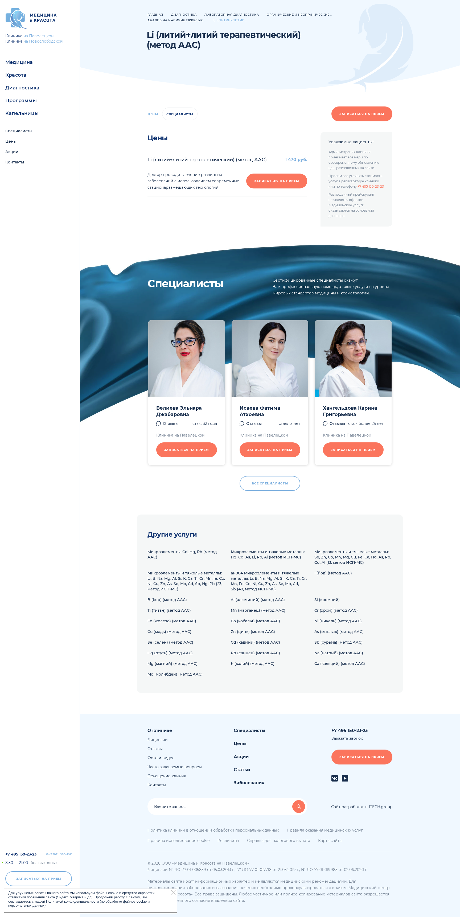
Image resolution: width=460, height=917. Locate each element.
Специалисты (18, 131)
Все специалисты (270, 483)
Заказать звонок (58, 854)
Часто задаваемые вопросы (174, 766)
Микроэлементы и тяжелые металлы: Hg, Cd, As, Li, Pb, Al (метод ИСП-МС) (268, 554)
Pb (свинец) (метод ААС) (255, 653)
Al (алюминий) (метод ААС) (258, 599)
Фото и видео (161, 757)
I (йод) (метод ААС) (333, 573)
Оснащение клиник (166, 776)
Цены (11, 141)
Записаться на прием (38, 879)
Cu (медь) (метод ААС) (169, 631)
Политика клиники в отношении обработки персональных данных (213, 830)
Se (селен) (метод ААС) (170, 642)
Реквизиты (228, 840)
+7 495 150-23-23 (20, 854)
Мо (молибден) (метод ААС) (175, 674)
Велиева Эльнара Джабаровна (179, 411)
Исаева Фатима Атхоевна (260, 411)
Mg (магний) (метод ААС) (172, 663)
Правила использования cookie (178, 840)
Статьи (242, 769)
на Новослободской (43, 41)
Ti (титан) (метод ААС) (169, 610)
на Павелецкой (38, 36)
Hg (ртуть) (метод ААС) (170, 653)
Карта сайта (330, 840)
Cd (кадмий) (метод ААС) (255, 642)
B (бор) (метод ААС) (167, 599)
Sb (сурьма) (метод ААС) (338, 642)
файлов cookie (135, 901)
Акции (11, 152)
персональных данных (26, 905)
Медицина (19, 62)
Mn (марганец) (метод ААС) (258, 610)
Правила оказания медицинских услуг (325, 830)
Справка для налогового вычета (278, 840)
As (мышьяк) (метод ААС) (339, 631)
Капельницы (22, 113)
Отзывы (170, 423)
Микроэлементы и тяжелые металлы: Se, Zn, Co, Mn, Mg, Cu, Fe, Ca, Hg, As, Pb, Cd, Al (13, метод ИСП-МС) (352, 557)
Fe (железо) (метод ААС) (171, 621)
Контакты (14, 162)
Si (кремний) (327, 599)
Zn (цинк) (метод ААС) (253, 631)
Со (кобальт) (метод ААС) (255, 621)
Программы (21, 100)
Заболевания (249, 782)
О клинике (159, 730)
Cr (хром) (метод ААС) (336, 610)
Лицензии (157, 739)
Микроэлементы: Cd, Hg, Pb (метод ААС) (182, 554)
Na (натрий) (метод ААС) (338, 653)
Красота (15, 75)
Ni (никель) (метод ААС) (338, 621)
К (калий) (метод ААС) (252, 663)
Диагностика (22, 87)
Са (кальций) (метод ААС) (339, 663)
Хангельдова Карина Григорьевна (350, 411)
